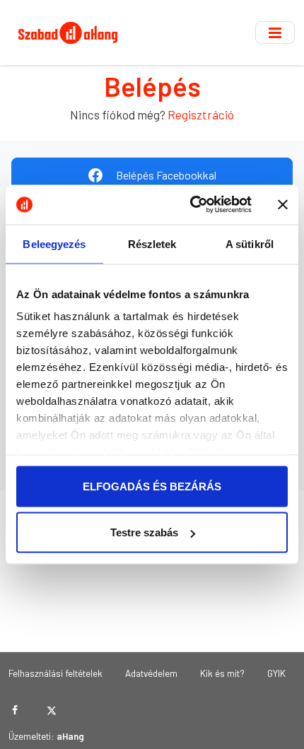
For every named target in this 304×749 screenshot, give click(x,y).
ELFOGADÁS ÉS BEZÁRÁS (152, 486)
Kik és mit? (222, 673)
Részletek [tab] (152, 243)
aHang (70, 736)
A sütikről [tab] (250, 243)
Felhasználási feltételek (55, 673)
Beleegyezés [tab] (54, 243)
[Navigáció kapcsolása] (275, 32)
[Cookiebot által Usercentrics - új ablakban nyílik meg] (191, 205)
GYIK (276, 673)
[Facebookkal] (15, 710)
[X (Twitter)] (51, 710)
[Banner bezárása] (283, 204)
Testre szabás (144, 532)
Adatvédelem (151, 673)
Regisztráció (201, 114)
